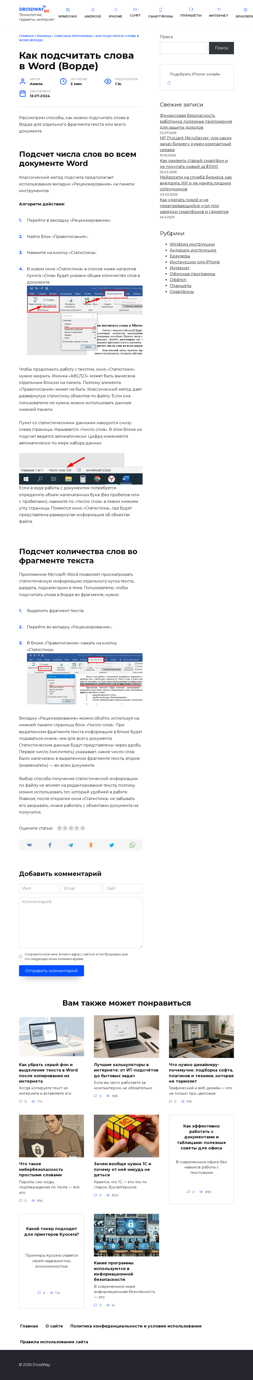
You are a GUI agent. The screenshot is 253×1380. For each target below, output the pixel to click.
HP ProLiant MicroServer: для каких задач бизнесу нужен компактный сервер (196, 144)
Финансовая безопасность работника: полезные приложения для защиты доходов (196, 121)
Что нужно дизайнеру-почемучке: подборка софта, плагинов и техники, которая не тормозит (201, 1072)
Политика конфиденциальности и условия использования (136, 1326)
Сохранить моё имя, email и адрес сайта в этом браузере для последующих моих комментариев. (76, 956)
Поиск (166, 37)
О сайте (54, 1326)
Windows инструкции (192, 244)
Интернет (180, 268)
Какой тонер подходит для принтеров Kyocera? (51, 1231)
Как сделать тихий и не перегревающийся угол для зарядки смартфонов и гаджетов (194, 206)
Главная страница (35, 36)
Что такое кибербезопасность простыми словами (41, 1169)
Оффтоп (178, 279)
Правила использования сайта (54, 1342)
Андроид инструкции (193, 250)
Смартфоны (182, 291)
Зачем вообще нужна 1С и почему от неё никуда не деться (122, 1169)
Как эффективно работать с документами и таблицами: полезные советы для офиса (201, 1137)
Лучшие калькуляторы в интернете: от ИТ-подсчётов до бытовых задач (126, 1070)
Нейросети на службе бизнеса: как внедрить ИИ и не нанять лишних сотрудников (196, 183)
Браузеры (180, 256)
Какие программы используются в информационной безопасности (114, 1271)
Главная (29, 1326)
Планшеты (180, 285)
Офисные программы (73, 36)
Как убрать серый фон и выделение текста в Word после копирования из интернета (48, 1072)
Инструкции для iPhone (195, 262)
